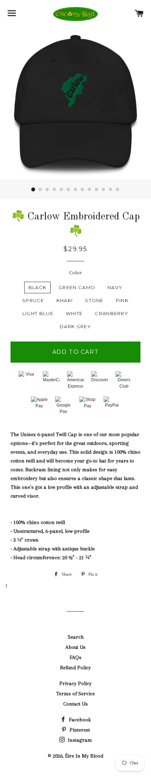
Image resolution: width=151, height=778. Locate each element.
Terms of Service (75, 693)
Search (76, 637)
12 (110, 189)
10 (96, 189)
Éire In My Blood (84, 756)
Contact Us (75, 704)
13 (117, 189)
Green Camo (77, 287)
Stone (94, 300)
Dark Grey (75, 326)
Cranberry (111, 313)
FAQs (75, 657)
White (74, 313)
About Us (75, 647)
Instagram (79, 740)
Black (37, 287)
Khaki (65, 300)
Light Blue (37, 313)
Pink (122, 300)
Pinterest (79, 730)
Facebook (79, 719)
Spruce (33, 300)
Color (75, 272)
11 (103, 189)
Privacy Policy (75, 683)
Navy (114, 287)
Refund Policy (75, 667)
